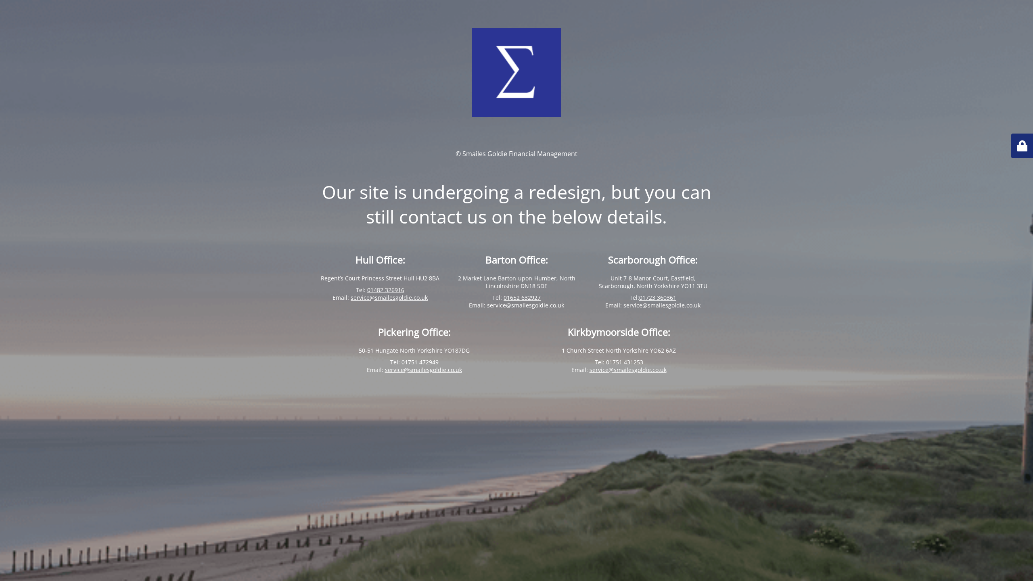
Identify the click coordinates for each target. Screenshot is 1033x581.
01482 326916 (385, 290)
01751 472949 (420, 362)
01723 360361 (657, 297)
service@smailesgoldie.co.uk (389, 297)
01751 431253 (624, 362)
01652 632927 (522, 297)
